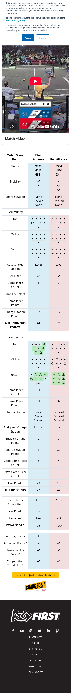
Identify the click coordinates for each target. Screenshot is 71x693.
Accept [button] (28, 37)
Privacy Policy (15, 20)
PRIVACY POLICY (35, 666)
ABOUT (35, 643)
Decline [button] (42, 37)
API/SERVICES (35, 637)
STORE (36, 660)
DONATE (35, 654)
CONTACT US (35, 648)
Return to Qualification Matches (35, 575)
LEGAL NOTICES (35, 672)
